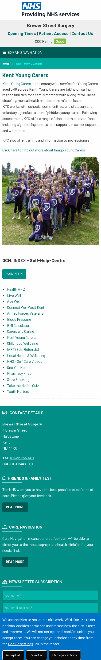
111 (31, 464)
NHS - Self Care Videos (24, 361)
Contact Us (82, 33)
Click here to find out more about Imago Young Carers (43, 150)
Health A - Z (16, 289)
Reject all (36, 655)
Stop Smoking (18, 379)
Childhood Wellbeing (22, 343)
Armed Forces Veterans (25, 313)
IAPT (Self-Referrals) (23, 349)
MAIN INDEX (14, 274)
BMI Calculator (18, 325)
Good (60, 41)
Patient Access (54, 33)
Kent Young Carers (29, 63)
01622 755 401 (22, 457)
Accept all (13, 655)
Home (5, 63)
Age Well (13, 301)
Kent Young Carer (24, 75)
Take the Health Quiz (23, 385)
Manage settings (64, 655)
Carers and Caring (20, 331)
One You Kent (17, 367)
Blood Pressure (19, 319)
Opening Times (22, 33)
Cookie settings (20, 643)
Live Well (14, 295)
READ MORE (15, 507)
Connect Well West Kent (26, 307)
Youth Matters (18, 391)
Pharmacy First (19, 373)
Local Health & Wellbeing (26, 355)
